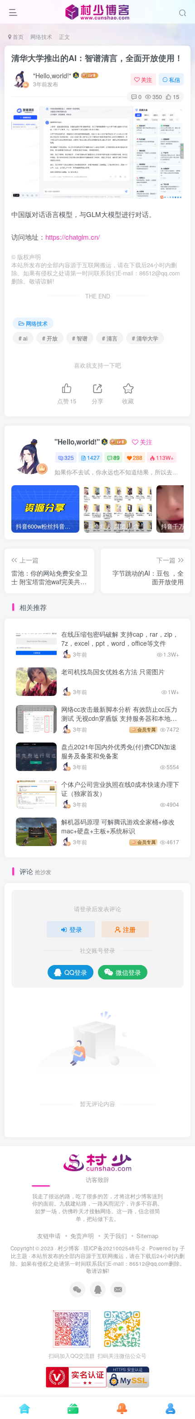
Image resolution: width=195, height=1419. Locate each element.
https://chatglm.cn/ (72, 236)
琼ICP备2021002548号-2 (114, 1248)
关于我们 (115, 1235)
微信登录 (128, 972)
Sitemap (147, 1235)
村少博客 (68, 1248)
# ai (23, 338)
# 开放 (50, 338)
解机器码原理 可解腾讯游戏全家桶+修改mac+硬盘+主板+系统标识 (118, 826)
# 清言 (109, 338)
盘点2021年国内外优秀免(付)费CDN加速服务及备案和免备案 (118, 751)
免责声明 (82, 1235)
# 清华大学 (145, 338)
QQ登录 (75, 972)
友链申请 (49, 1235)
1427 (93, 457)
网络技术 (41, 36)
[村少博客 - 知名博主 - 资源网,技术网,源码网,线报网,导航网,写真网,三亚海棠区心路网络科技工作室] (98, 1161)
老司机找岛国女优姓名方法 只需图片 (113, 671)
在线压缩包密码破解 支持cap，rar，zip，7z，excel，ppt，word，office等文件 (120, 638)
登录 (75, 929)
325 (69, 457)
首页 (17, 36)
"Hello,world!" (52, 75)
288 (137, 457)
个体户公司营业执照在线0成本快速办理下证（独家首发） (120, 789)
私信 (174, 79)
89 (116, 457)
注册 (129, 929)
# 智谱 (80, 338)
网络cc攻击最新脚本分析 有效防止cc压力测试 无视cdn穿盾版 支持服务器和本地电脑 (119, 718)
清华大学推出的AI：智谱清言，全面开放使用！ (97, 58)
